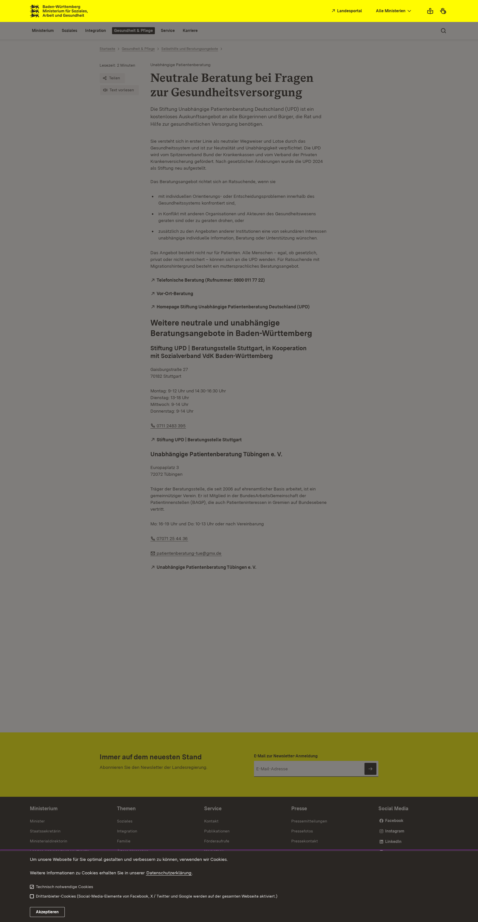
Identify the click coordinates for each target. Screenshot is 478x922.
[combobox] (394, 11)
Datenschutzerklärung (168, 872)
